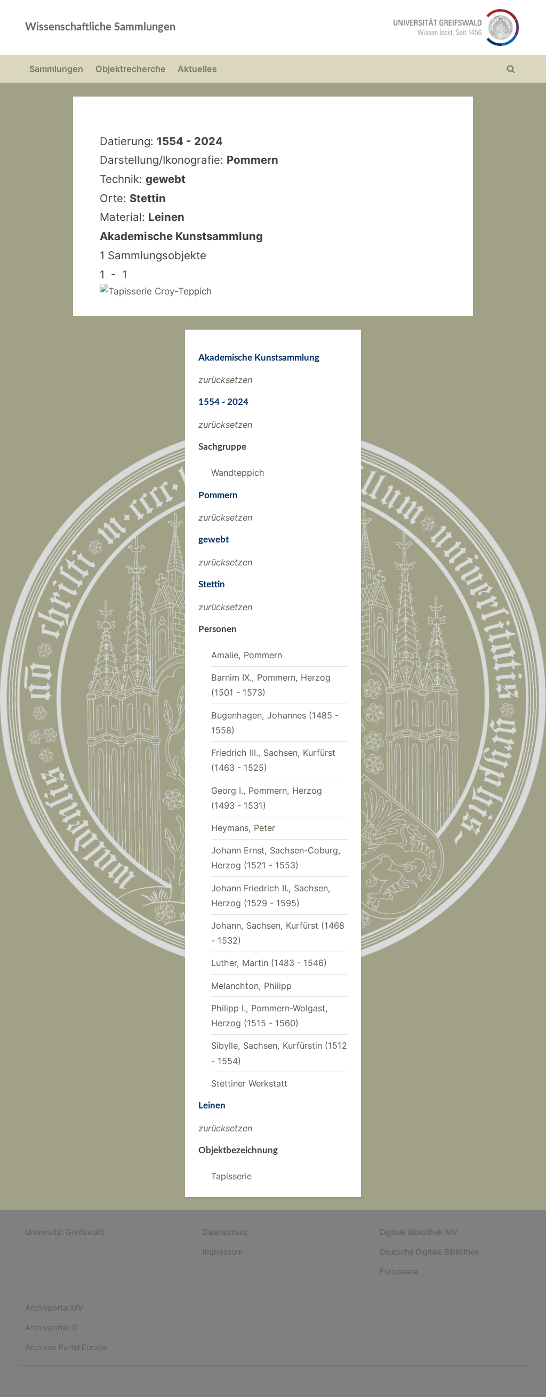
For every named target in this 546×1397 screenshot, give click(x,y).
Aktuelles (197, 68)
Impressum (223, 1251)
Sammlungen (56, 68)
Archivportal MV (54, 1307)
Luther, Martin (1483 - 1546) (269, 962)
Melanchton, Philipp (251, 985)
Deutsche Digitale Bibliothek (429, 1251)
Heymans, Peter (243, 828)
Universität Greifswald (64, 1231)
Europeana (399, 1271)
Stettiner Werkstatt (249, 1083)
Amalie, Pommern (246, 655)
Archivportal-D (51, 1327)
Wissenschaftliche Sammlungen (100, 27)
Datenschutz (225, 1231)
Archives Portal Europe (66, 1347)
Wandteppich (237, 472)
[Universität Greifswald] (372, 27)
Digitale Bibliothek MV (418, 1231)
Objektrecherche (130, 68)
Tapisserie (231, 1176)
